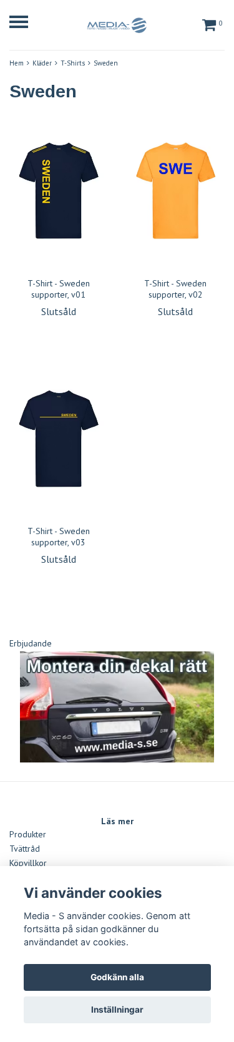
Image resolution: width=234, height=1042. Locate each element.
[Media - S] (116, 23)
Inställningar (117, 1010)
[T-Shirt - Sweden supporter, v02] (176, 191)
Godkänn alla (117, 977)
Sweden (106, 63)
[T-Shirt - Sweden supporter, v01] (58, 191)
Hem (16, 63)
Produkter (27, 834)
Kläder (42, 63)
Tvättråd (24, 848)
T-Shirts (73, 63)
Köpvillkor (28, 863)
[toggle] (25, 23)
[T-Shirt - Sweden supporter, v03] (58, 439)
